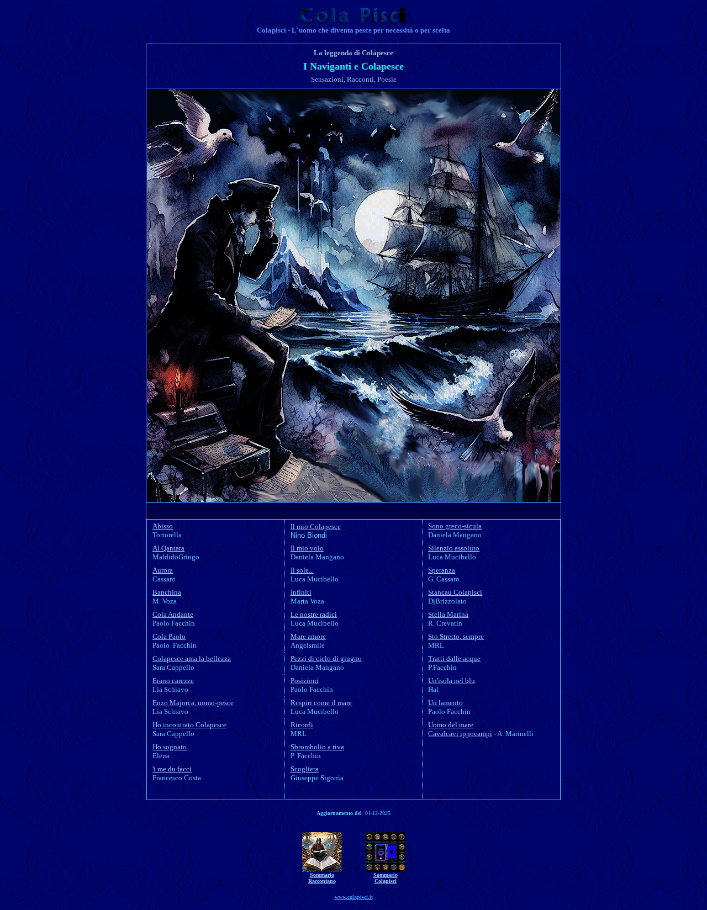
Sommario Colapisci (385, 878)
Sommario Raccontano (322, 878)
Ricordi (302, 725)
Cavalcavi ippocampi (460, 733)
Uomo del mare (450, 725)
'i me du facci (172, 769)
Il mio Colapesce (316, 526)
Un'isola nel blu (451, 680)
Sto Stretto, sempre (456, 636)
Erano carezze (173, 680)
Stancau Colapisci (455, 592)
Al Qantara (168, 548)
